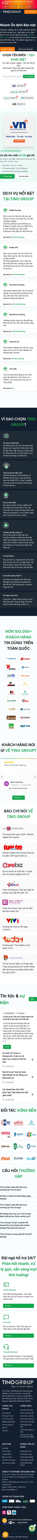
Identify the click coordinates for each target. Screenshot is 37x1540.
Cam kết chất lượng (26, 1410)
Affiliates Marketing (8, 1422)
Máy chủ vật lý (7, 1457)
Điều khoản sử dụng (27, 1416)
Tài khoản (31, 12)
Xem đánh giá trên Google (19, 788)
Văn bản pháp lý (7, 1425)
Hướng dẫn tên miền (27, 1460)
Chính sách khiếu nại (27, 1419)
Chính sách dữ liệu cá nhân (27, 1431)
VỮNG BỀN (26, 1110)
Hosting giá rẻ (6, 1454)
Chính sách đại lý (7, 1416)
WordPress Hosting (8, 1460)
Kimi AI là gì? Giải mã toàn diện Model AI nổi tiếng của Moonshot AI (14, 1075)
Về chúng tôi (6, 1413)
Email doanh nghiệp (8, 1463)
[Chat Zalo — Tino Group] (32, 1528)
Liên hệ (4, 1428)
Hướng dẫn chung (26, 1454)
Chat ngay (8, 1335)
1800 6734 (8, 1365)
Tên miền (5, 1448)
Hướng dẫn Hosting (26, 1457)
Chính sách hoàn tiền (27, 1422)
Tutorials (5, 1430)
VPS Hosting (6, 1451)
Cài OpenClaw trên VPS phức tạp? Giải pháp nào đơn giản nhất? (15, 1092)
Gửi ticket (8, 1306)
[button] (18, 86)
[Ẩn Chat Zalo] (35, 1525)
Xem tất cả (17, 797)
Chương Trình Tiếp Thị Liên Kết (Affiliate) (27, 1436)
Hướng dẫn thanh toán (26, 1426)
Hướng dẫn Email (25, 1451)
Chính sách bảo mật (26, 1413)
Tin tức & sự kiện (7, 1419)
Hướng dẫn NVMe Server (26, 1464)
